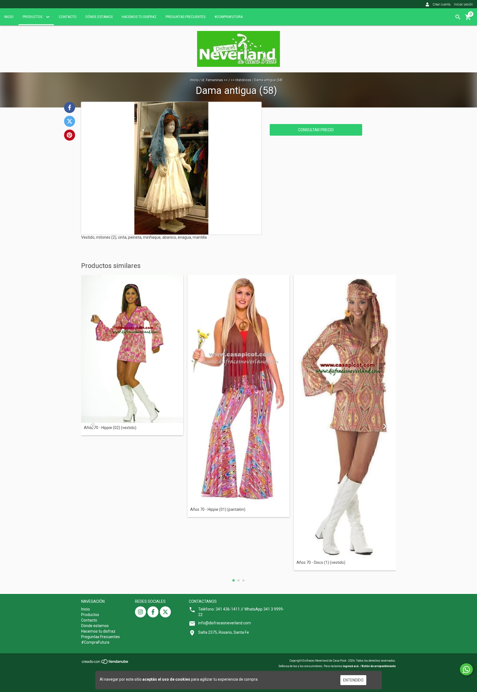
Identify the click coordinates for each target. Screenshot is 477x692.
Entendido (353, 680)
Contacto (67, 17)
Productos (33, 17)
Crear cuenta (442, 4)
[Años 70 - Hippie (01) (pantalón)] (238, 389)
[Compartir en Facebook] (69, 107)
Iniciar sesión (463, 4)
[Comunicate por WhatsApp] (466, 669)
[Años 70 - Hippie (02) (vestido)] (132, 349)
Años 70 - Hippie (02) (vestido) (110, 428)
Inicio (9, 17)
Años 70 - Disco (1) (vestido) (320, 563)
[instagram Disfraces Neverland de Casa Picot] (140, 611)
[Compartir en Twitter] (69, 121)
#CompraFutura (228, 17)
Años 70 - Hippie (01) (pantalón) (217, 509)
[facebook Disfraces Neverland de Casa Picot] (152, 611)
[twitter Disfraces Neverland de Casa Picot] (165, 611)
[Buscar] (458, 17)
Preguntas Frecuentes (185, 17)
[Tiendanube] (105, 663)
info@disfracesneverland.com (224, 623)
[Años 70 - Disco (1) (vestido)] (345, 416)
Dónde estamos (99, 17)
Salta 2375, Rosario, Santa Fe (223, 632)
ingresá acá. (351, 666)
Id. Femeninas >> (215, 80)
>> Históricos (241, 80)
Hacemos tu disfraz (139, 17)
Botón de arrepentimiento (379, 666)
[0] (468, 19)
